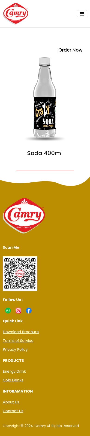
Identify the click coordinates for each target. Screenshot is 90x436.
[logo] (15, 14)
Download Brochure (21, 332)
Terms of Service (18, 340)
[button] (82, 13)
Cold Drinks (13, 380)
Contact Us (13, 411)
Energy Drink (14, 371)
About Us (11, 402)
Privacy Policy (15, 349)
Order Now (70, 50)
